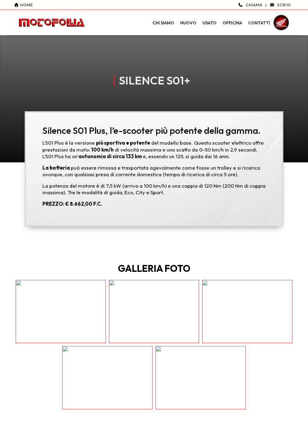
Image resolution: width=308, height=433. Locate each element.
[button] (154, 17)
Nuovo (188, 23)
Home (26, 4)
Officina (232, 23)
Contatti (259, 23)
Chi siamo (163, 23)
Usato (209, 23)
